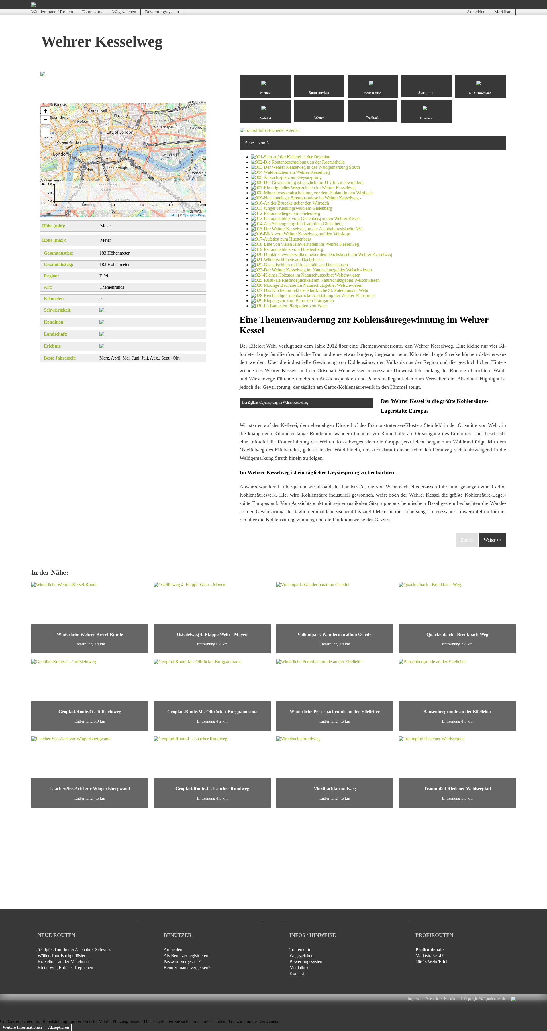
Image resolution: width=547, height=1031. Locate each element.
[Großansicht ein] (45, 132)
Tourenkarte (92, 11)
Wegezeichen (124, 11)
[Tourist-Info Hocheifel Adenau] (270, 130)
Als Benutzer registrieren (186, 955)
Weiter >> (493, 540)
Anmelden (476, 11)
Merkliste (502, 11)
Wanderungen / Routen (52, 11)
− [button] (45, 119)
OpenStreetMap (194, 215)
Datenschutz (433, 999)
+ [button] (45, 110)
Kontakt (296, 973)
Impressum (415, 999)
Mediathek (299, 967)
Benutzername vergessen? (187, 967)
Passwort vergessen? (182, 961)
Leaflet (172, 215)
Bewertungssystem (162, 11)
